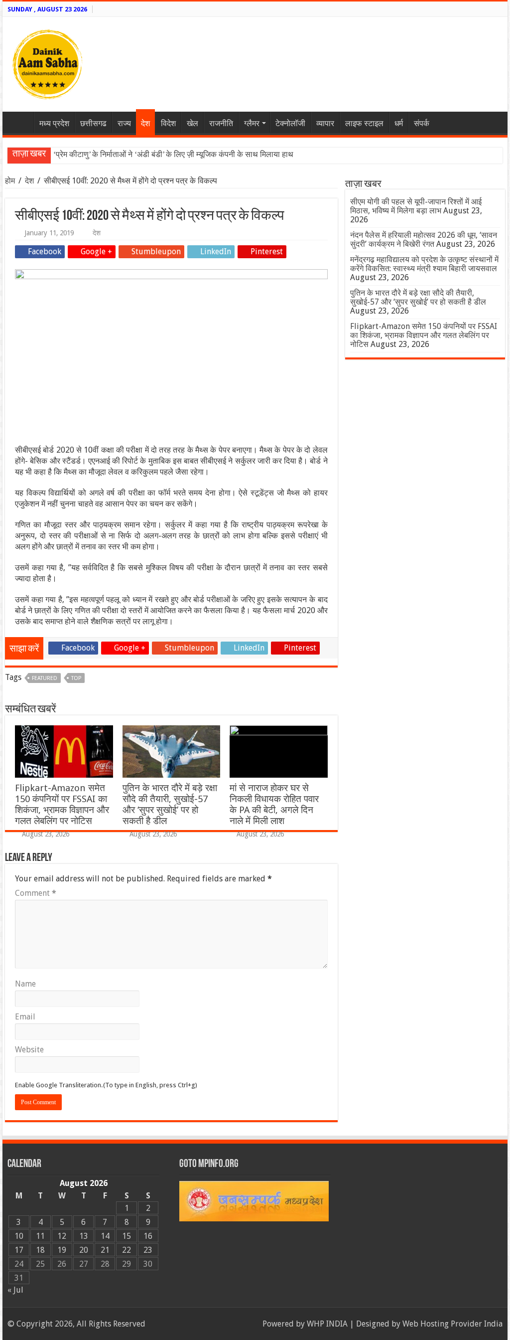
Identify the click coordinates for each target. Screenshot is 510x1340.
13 (83, 1236)
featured (44, 678)
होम (11, 180)
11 (40, 1236)
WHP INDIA (327, 1324)
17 (18, 1250)
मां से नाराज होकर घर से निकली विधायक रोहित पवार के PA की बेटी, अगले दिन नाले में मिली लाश (274, 804)
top (76, 678)
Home (20, 122)
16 (147, 1236)
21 (105, 1250)
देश (145, 123)
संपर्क (421, 123)
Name (25, 984)
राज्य (124, 123)
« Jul (15, 1290)
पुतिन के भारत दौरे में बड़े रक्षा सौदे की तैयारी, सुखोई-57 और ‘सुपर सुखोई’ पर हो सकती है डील (170, 804)
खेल (192, 123)
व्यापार (325, 123)
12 (61, 1236)
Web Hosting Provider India (452, 1324)
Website (29, 1049)
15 (126, 1236)
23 (147, 1250)
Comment (35, 893)
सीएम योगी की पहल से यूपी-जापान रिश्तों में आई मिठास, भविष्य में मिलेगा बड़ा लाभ (416, 206)
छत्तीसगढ (93, 123)
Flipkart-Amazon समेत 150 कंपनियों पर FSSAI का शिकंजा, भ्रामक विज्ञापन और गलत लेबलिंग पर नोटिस (62, 804)
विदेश (168, 123)
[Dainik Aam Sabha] (47, 62)
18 (40, 1250)
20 (83, 1250)
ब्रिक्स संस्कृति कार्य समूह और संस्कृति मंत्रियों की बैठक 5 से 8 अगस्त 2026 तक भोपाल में (180, 154)
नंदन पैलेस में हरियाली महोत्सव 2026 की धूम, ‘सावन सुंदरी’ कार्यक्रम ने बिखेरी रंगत (423, 239)
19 (61, 1250)
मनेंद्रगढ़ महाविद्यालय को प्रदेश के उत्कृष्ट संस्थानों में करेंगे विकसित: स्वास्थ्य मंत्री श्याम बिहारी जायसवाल (424, 264)
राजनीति (221, 123)
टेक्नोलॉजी (290, 123)
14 (105, 1236)
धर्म (398, 123)
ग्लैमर (251, 123)
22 (126, 1250)
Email (25, 1016)
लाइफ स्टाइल (364, 123)
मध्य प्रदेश (54, 123)
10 (18, 1236)
